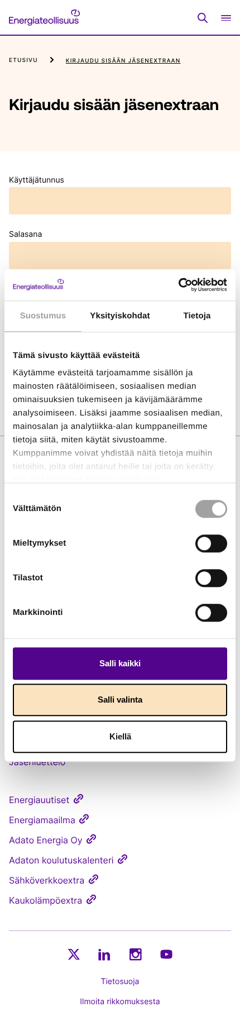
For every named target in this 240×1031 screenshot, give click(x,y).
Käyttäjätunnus (36, 180)
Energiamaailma (42, 819)
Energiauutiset (39, 799)
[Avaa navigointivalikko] (226, 17)
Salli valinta (120, 699)
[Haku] (203, 18)
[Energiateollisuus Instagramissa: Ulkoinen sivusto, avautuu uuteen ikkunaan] (135, 954)
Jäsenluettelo (37, 761)
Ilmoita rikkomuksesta (120, 1001)
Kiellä (120, 736)
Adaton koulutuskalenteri (61, 860)
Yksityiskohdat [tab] (120, 316)
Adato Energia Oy (46, 840)
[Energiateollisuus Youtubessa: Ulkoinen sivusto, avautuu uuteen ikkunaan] (166, 954)
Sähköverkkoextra (46, 880)
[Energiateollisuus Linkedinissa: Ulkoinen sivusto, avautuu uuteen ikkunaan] (104, 954)
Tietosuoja (120, 981)
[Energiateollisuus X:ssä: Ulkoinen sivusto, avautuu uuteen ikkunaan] (74, 954)
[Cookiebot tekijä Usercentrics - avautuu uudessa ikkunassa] (178, 285)
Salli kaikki (120, 663)
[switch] (211, 543)
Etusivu (23, 60)
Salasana (25, 234)
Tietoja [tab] (197, 316)
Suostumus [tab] (43, 316)
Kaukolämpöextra (45, 900)
